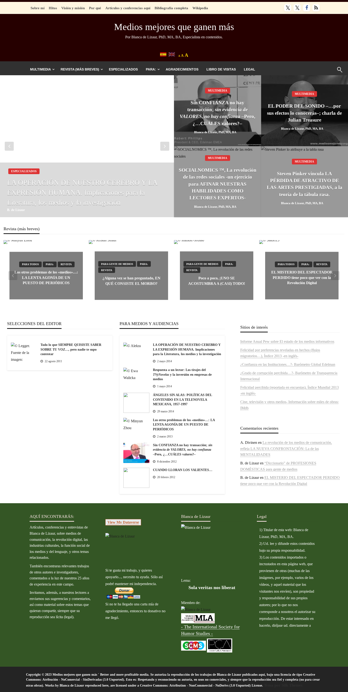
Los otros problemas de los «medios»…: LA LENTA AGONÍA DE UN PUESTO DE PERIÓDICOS (46, 277)
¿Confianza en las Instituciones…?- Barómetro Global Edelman (287, 364)
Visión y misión (73, 8)
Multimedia (40, 69)
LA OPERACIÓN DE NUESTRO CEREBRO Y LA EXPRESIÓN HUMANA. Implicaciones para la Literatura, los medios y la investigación (82, 192)
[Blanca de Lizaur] (120, 536)
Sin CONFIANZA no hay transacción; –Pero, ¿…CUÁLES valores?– (217, 113)
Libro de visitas (221, 69)
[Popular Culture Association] (219, 645)
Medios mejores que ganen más (174, 27)
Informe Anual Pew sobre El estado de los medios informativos (287, 341)
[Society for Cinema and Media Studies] (193, 645)
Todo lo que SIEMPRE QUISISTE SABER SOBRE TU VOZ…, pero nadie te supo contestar (70, 349)
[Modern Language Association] (198, 618)
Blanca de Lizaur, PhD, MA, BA (215, 132)
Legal (249, 69)
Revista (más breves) (80, 69)
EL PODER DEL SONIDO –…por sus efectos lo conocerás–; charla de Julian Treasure (304, 113)
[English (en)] (172, 54)
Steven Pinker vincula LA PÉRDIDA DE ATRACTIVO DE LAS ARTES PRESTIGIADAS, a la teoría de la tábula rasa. (304, 184)
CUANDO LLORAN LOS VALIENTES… (182, 470)
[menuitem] (41, 69)
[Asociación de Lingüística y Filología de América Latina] (195, 610)
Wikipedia (200, 8)
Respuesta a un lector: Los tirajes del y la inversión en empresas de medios (182, 374)
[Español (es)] (163, 54)
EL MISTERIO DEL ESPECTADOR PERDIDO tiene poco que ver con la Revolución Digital (302, 277)
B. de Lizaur (16, 210)
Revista (66, 264)
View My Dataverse (123, 522)
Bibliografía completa (171, 8)
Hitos (53, 8)
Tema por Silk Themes (283, 685)
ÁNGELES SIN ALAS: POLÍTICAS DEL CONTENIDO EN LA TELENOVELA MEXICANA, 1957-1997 (182, 399)
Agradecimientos (182, 69)
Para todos (30, 264)
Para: (151, 69)
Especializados (123, 69)
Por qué (95, 8)
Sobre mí (38, 8)
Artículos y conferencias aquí (127, 8)
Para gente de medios (117, 264)
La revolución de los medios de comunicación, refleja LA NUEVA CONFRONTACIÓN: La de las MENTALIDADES (286, 449)
